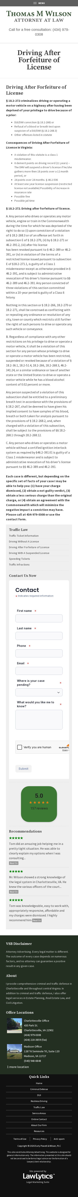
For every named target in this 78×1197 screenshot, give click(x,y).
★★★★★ (16, 838)
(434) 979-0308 (32, 1035)
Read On (14, 863)
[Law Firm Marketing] (39, 1176)
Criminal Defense (39, 1089)
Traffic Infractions (19, 564)
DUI (39, 1095)
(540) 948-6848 (32, 1061)
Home (39, 1083)
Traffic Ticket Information (24, 535)
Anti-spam (59, 1138)
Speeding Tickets (19, 559)
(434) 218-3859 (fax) (35, 1040)
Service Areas (39, 1113)
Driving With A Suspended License (29, 553)
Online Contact (39, 1119)
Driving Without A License (24, 541)
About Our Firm (39, 1125)
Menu (41, 3)
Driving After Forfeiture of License (29, 547)
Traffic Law (18, 530)
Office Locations (20, 1012)
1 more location (18, 1067)
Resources (39, 1131)
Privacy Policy (40, 1138)
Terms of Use (19, 1138)
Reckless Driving (39, 1101)
